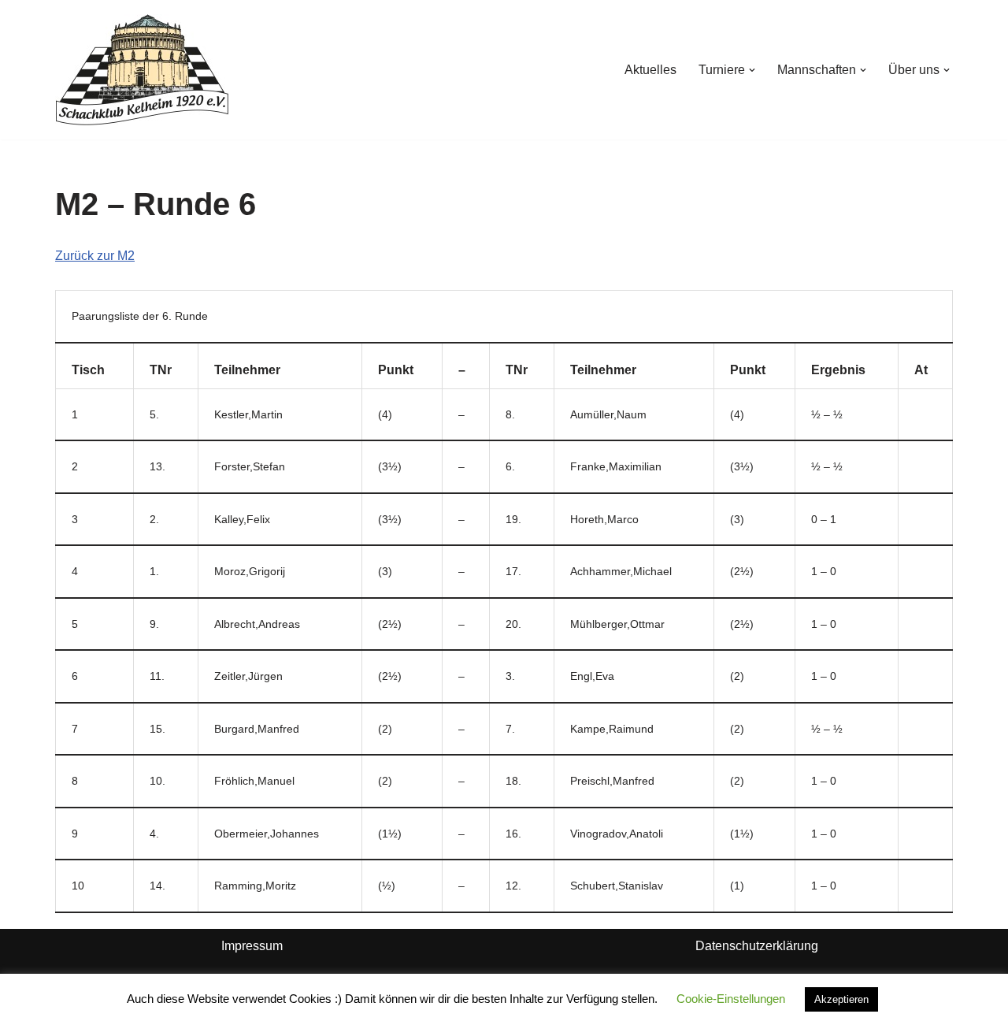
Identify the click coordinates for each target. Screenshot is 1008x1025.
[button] (752, 70)
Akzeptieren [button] (841, 999)
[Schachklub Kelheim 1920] (142, 69)
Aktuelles (650, 69)
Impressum (252, 946)
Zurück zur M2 (95, 255)
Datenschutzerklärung (756, 946)
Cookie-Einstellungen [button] (730, 998)
